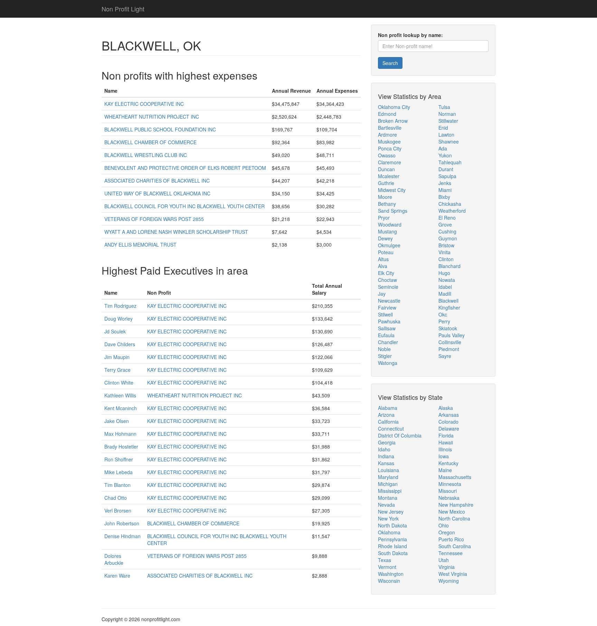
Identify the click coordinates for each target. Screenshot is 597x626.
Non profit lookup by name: (410, 34)
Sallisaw (387, 328)
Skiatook (447, 328)
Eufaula (386, 335)
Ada (442, 148)
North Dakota (392, 525)
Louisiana (388, 470)
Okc (442, 314)
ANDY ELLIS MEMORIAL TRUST (140, 244)
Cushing (447, 231)
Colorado (448, 421)
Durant (445, 169)
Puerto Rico (451, 539)
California (388, 421)
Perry (444, 321)
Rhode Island (392, 546)
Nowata (446, 279)
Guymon (447, 238)
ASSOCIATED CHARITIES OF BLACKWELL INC (157, 180)
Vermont (387, 566)
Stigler (385, 355)
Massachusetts (454, 476)
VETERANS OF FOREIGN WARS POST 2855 (154, 218)
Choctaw (387, 279)
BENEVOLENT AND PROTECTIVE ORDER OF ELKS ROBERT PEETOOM (185, 167)
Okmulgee (389, 245)
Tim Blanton (117, 484)
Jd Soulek (115, 331)
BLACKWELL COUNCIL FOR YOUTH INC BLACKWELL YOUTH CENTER (184, 206)
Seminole (388, 286)
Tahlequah (450, 162)
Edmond (387, 113)
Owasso (387, 155)
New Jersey (391, 511)
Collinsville (449, 342)
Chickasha (449, 203)
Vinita (444, 252)
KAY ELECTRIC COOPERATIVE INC (144, 103)
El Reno (447, 217)
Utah (443, 559)
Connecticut (391, 428)
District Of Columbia (399, 435)
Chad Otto (115, 497)
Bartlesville (389, 127)
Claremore (389, 162)
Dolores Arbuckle (113, 559)
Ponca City (389, 148)
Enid (443, 127)
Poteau (386, 252)
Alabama (387, 407)
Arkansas (448, 414)
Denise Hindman (122, 536)
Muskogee (389, 141)
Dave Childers (119, 344)
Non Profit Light (123, 8)
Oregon (446, 532)
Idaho (384, 449)
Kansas (386, 463)
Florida (446, 435)
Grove (445, 224)
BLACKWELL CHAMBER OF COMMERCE (150, 142)
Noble (384, 349)
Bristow (446, 245)
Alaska (445, 407)
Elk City (386, 272)
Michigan (388, 483)
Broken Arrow (393, 120)
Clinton (446, 259)
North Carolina (454, 518)
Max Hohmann (120, 433)
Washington (391, 573)
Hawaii (445, 442)
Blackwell (448, 300)
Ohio (443, 525)
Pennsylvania (392, 539)
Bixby (444, 196)
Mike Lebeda (118, 472)
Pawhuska (389, 321)
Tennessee (450, 553)
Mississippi (389, 490)
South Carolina (454, 546)
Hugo (444, 272)
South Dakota (393, 553)
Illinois (445, 449)
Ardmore (387, 134)
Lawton (446, 134)
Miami (445, 189)
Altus (383, 259)
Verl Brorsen (117, 510)
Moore (385, 196)
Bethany (387, 203)
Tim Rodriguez (120, 305)
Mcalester (388, 176)
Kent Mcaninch (120, 408)
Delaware (448, 428)
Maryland (388, 476)
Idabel (445, 286)
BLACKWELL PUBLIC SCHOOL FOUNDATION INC (160, 129)
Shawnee (448, 141)
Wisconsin (389, 580)
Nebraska (448, 497)
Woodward (389, 224)
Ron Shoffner (118, 459)
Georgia (387, 442)
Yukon (445, 155)
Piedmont (448, 349)
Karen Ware (117, 575)
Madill (444, 293)
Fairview (387, 307)
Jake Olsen (116, 420)
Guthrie (386, 182)
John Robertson (121, 523)
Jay (382, 293)
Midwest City (392, 189)
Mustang (387, 231)
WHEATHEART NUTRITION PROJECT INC (151, 116)
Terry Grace (117, 369)
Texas (384, 559)
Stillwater (448, 120)
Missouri (447, 490)
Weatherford (452, 210)
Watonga (387, 362)
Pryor (384, 217)
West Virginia (452, 573)
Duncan (386, 169)
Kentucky (448, 463)
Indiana (386, 456)
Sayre (444, 355)
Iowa (443, 456)
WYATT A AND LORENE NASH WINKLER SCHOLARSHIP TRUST (176, 231)
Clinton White (118, 382)
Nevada (386, 504)
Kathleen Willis (120, 395)
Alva (382, 266)
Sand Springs (392, 210)
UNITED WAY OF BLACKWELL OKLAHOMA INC (157, 193)
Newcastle (389, 300)
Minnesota (449, 483)
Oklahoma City (394, 106)
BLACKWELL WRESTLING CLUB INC (145, 154)
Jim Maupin (117, 356)
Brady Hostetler (121, 446)
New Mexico (451, 511)
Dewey (385, 238)
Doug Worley (118, 318)
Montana (387, 497)
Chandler (388, 342)
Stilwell (385, 314)
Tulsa (444, 106)
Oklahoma (389, 532)
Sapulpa (447, 176)
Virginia (446, 566)
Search (390, 62)
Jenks (444, 182)
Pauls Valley (451, 335)
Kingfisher (449, 307)
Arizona (386, 414)
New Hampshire (455, 504)
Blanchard (449, 266)
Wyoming (448, 580)
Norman (447, 113)
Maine (445, 470)
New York (388, 518)
